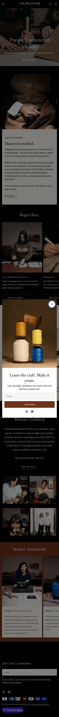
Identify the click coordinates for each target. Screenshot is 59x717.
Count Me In (29, 404)
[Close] (52, 304)
